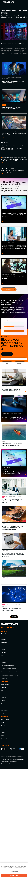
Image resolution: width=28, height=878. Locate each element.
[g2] (11, 627)
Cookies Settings (14, 871)
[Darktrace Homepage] (8, 2)
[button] (24, 2)
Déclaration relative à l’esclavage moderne (9, 761)
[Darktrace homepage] (11, 624)
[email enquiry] (14, 627)
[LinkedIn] (2, 627)
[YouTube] (8, 627)
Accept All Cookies (14, 875)
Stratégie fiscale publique (6, 763)
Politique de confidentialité (6, 759)
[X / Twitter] (5, 627)
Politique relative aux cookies (18, 759)
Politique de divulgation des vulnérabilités (9, 765)
